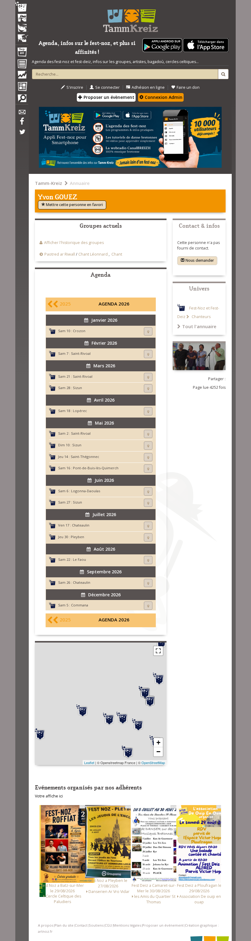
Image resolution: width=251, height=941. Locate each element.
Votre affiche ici (49, 796)
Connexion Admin (163, 97)
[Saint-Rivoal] (150, 700)
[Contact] (21, 114)
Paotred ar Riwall (59, 254)
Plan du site (63, 925)
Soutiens (96, 925)
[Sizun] (145, 692)
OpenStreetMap (153, 762)
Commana (79, 605)
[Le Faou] (109, 719)
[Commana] (159, 679)
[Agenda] (21, 53)
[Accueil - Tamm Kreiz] (130, 18)
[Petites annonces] (21, 99)
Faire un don (188, 87)
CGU (108, 925)
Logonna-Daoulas (85, 491)
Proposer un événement (163, 925)
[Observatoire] (21, 76)
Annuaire (80, 183)
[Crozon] (40, 734)
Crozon (79, 330)
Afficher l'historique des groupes (74, 242)
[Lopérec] (138, 724)
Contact (81, 925)
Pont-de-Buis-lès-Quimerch (95, 468)
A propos (45, 925)
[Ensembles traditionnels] (21, 36)
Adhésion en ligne (148, 87)
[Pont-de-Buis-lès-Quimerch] (122, 718)
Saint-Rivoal (81, 353)
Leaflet (89, 762)
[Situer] (148, 331)
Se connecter (107, 87)
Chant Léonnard (93, 254)
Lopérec (80, 410)
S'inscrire (74, 87)
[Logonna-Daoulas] (82, 710)
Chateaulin (80, 525)
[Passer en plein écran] (158, 650)
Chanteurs (201, 316)
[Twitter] (21, 135)
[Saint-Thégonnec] (161, 642)
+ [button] (158, 742)
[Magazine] (21, 87)
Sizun (77, 387)
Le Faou (79, 559)
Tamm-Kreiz (48, 183)
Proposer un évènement (108, 97)
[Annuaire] (21, 65)
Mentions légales (127, 925)
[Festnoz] (21, 7)
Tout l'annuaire (199, 326)
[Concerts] (21, 18)
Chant (116, 254)
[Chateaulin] (128, 752)
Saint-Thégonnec (85, 456)
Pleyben (77, 536)
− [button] (158, 751)
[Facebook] (21, 123)
